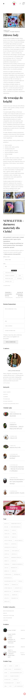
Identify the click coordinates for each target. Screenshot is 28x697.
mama (6, 571)
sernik (6, 584)
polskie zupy (7, 679)
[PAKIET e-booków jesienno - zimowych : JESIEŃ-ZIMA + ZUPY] (5, 654)
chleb (14, 530)
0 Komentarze (6, 285)
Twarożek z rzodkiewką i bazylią (8, 294)
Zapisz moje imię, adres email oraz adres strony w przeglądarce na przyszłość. (12, 336)
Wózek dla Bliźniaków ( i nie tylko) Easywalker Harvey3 (17, 481)
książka (6, 564)
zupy (10, 686)
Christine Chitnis (9, 272)
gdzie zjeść (15, 550)
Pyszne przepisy (15, 31)
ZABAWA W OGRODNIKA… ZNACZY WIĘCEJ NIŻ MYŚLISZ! (16, 426)
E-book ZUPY (11, 646)
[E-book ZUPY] (5, 647)
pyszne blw (7, 574)
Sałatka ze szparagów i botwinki (19, 294)
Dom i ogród (7, 392)
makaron (14, 567)
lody (20, 275)
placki (5, 676)
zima (5, 686)
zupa (6, 598)
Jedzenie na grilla (15, 447)
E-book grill (13, 438)
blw (6, 526)
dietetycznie (8, 540)
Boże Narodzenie (15, 526)
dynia (6, 543)
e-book (6, 550)
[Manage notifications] (24, 694)
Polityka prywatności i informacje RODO (12, 254)
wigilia (6, 594)
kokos (13, 560)
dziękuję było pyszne (10, 547)
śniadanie (14, 598)
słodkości (18, 588)
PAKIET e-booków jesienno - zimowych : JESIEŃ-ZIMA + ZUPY (12, 653)
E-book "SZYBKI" (12, 630)
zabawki (14, 594)
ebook (5, 613)
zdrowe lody (8, 281)
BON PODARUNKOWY (8, 611)
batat (6, 523)
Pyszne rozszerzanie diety (11, 403)
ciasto (6, 533)
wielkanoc (17, 591)
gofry (6, 554)
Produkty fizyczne (8, 615)
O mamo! (6, 31)
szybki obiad (8, 588)
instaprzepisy (17, 669)
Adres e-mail (6, 256)
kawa (6, 560)
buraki (6, 530)
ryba (20, 581)
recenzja (19, 278)
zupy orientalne (18, 686)
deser (6, 537)
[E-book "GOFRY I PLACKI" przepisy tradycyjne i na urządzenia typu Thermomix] (5, 638)
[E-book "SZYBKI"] (5, 630)
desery (14, 537)
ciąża (14, 533)
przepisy (15, 679)
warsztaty (7, 591)
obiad (14, 571)
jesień (5, 672)
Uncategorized (7, 617)
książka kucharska (9, 275)
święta (6, 601)
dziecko (13, 543)
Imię (4, 263)
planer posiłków (14, 676)
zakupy (18, 682)
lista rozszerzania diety (16, 672)
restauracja (8, 577)
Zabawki (5, 620)
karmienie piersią (16, 557)
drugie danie (18, 540)
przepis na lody (9, 278)
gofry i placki (7, 669)
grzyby (14, 554)
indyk (6, 557)
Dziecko (5, 394)
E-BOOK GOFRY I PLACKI (17, 493)
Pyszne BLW (6, 399)
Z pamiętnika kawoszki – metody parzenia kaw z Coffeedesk (17, 469)
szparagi (15, 584)
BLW (5, 665)
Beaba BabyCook (16, 523)
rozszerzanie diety (10, 581)
